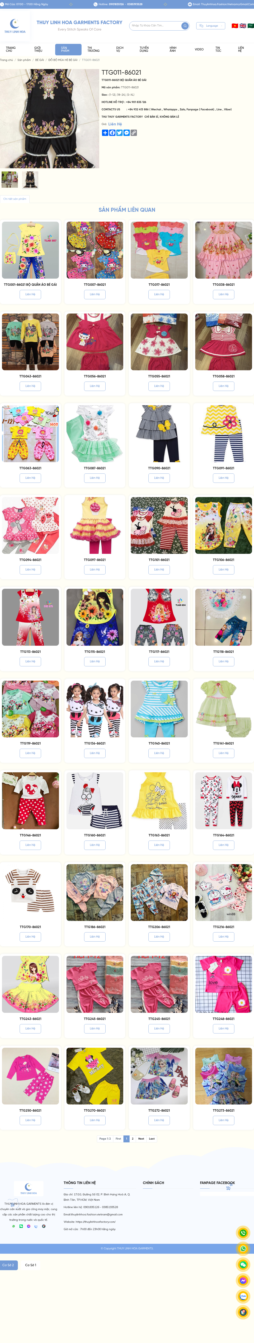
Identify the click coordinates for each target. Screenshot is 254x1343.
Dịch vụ (119, 49)
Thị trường (94, 49)
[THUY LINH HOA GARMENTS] (15, 26)
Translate (209, 32)
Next (141, 1138)
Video (199, 49)
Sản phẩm (65, 49)
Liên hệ (241, 49)
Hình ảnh (173, 49)
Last (152, 1138)
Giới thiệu (38, 49)
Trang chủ (11, 49)
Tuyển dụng (144, 49)
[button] (243, 25)
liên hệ (30, 294)
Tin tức (218, 49)
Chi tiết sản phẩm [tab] (14, 199)
